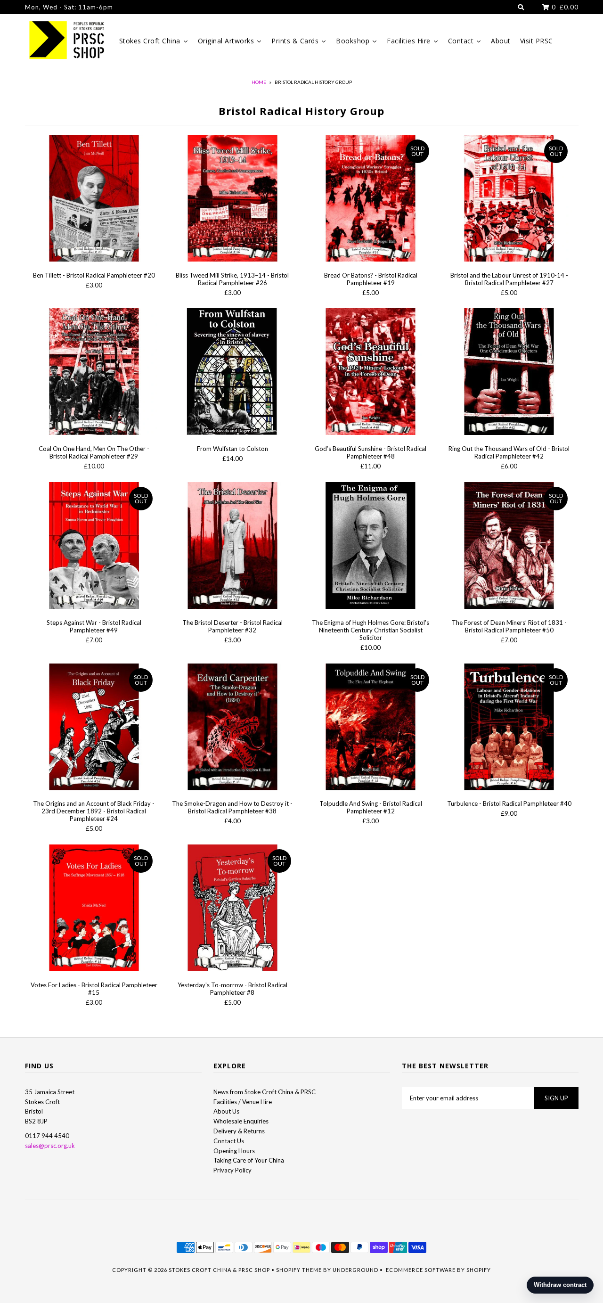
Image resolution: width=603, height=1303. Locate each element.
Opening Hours (234, 1151)
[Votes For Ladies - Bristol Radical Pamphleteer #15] (94, 909)
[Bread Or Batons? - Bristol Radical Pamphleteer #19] (370, 199)
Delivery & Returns (239, 1131)
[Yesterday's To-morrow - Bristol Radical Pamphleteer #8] (232, 909)
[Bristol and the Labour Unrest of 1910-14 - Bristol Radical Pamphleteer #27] (509, 199)
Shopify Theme (299, 1270)
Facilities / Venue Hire (242, 1102)
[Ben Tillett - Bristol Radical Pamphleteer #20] (94, 199)
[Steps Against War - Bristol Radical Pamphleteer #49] (94, 547)
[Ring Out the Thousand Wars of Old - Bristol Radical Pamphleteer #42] (509, 373)
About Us (226, 1111)
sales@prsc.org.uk (50, 1145)
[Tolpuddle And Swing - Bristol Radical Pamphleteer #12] (370, 728)
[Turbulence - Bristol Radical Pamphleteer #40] (509, 728)
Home (259, 82)
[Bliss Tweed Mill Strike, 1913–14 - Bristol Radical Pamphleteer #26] (232, 199)
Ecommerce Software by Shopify (438, 1270)
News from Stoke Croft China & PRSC (264, 1092)
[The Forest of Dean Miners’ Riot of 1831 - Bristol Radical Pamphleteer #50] (509, 547)
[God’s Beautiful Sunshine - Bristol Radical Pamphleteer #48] (370, 373)
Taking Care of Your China (248, 1160)
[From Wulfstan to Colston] (232, 373)
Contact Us (228, 1141)
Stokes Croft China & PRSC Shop (219, 1270)
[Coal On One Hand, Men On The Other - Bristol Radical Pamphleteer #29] (94, 373)
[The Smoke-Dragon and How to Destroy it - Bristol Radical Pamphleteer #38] (232, 728)
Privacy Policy (232, 1170)
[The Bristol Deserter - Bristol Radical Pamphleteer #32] (232, 547)
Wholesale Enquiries (241, 1121)
